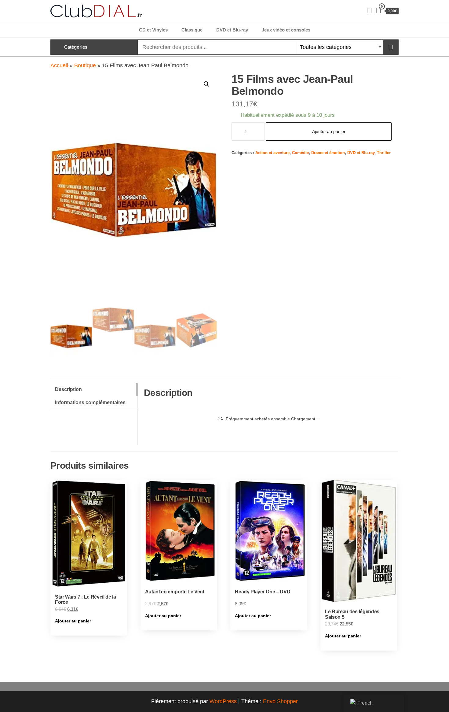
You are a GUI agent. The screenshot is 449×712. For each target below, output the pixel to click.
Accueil (59, 65)
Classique (192, 29)
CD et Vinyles (153, 29)
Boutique (85, 65)
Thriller (384, 153)
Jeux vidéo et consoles (286, 29)
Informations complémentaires (90, 402)
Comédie (300, 153)
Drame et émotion (328, 153)
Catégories (75, 47)
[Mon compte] (369, 10)
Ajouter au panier (328, 131)
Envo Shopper (280, 701)
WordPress (223, 701)
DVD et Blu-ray (232, 29)
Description (68, 389)
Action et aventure (272, 153)
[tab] (93, 389)
